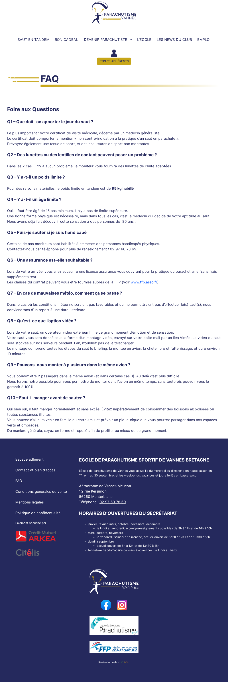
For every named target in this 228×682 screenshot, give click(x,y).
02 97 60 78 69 (113, 502)
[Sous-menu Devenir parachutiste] (131, 39)
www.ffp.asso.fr (144, 282)
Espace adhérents (114, 61)
